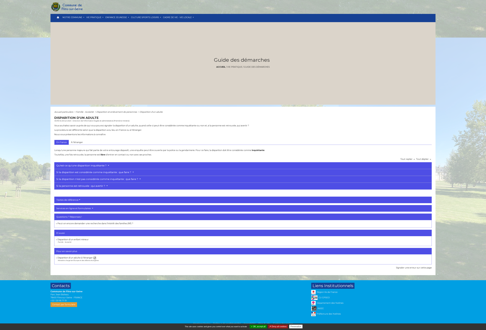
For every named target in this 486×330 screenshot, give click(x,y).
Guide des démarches (257, 67)
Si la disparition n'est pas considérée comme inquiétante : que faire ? (97, 179)
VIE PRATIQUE (234, 67)
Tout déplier (424, 159)
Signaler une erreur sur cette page (414, 268)
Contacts (61, 285)
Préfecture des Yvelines (329, 314)
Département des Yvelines (330, 303)
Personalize (295, 326)
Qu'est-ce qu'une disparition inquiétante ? (81, 165)
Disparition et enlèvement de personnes (117, 112)
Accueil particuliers (64, 112)
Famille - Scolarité (85, 112)
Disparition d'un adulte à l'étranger (76, 258)
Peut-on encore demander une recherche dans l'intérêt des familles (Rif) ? (95, 223)
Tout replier (408, 159)
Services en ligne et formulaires (73, 208)
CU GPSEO (324, 297)
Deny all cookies (279, 326)
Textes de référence (67, 200)
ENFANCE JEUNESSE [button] (116, 17)
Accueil (221, 67)
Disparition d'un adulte (151, 112)
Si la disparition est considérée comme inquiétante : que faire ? (94, 172)
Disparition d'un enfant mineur (73, 239)
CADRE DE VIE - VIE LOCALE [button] (177, 17)
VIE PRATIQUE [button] (94, 17)
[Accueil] (66, 7)
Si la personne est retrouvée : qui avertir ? (81, 185)
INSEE (320, 308)
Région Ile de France (327, 292)
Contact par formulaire (63, 304)
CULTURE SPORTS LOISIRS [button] (145, 17)
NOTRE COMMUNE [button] (73, 17)
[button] (58, 18)
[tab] (61, 142)
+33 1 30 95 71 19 (58, 300)
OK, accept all (259, 326)
